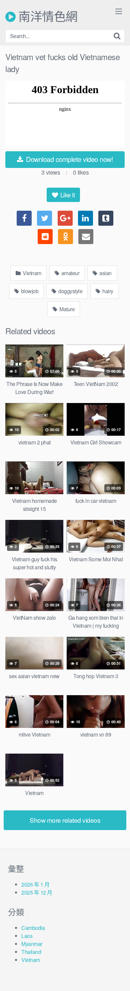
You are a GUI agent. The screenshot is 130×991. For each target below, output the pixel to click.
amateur (69, 273)
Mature (66, 309)
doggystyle (70, 291)
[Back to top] (118, 976)
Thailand (31, 952)
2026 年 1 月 (35, 884)
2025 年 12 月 (36, 892)
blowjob (29, 291)
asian (105, 273)
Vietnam (31, 273)
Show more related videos (65, 819)
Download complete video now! (68, 159)
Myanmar (31, 944)
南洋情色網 (47, 17)
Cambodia (33, 928)
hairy (107, 291)
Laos (26, 936)
